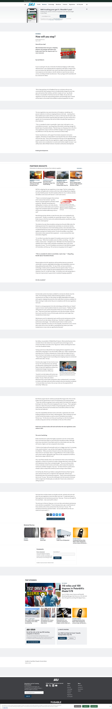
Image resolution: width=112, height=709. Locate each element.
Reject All (86, 706)
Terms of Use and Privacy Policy (58, 18)
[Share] (54, 515)
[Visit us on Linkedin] (53, 685)
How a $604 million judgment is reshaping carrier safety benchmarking (32, 622)
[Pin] (63, 515)
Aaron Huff (43, 540)
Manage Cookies (78, 706)
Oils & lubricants (61, 618)
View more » (79, 168)
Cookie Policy (5, 707)
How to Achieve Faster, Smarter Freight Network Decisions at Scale (76, 184)
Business (38, 33)
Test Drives (64, 583)
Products (26, 540)
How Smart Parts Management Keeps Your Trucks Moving (49, 183)
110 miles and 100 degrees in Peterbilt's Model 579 (73, 588)
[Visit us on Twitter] (50, 685)
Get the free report (33, 642)
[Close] (110, 706)
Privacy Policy (51, 19)
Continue (57, 557)
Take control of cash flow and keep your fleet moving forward (36, 184)
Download (62, 638)
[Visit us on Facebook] (47, 685)
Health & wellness (45, 618)
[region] (56, 706)
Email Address (56, 551)
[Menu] (25, 4)
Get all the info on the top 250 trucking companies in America (37, 633)
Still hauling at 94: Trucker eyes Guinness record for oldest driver (47, 622)
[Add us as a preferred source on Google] (51, 515)
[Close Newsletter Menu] (87, 9)
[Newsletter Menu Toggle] (87, 4)
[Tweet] (60, 515)
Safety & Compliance (30, 618)
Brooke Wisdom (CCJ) (40, 39)
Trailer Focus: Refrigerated (63, 540)
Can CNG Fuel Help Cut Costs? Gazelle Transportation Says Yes (62, 184)
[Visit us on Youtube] (56, 685)
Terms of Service (57, 19)
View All (71, 638)
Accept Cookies (94, 706)
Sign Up (28, 696)
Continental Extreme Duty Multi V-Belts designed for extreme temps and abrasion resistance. (79, 542)
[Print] (48, 515)
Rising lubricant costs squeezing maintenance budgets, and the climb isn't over (63, 622)
